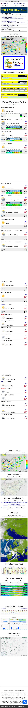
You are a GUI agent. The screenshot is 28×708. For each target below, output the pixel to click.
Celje (3, 21)
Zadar (10, 30)
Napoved (6, 706)
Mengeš (6, 17)
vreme (7, 697)
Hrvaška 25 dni (21, 706)
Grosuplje (2, 17)
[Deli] (25, 702)
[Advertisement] (14, 168)
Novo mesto (4, 26)
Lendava (13, 28)
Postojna (8, 25)
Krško (11, 26)
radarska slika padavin (16, 701)
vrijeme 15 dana (16, 700)
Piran (14, 25)
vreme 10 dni (5, 698)
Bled (18, 22)
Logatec (17, 15)
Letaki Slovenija (22, 702)
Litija (9, 17)
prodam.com (9, 701)
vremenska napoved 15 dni (7, 700)
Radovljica (14, 22)
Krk (1, 30)
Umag (3, 30)
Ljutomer (9, 28)
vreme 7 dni (23, 697)
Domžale (14, 15)
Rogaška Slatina (10, 21)
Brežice (8, 26)
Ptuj (6, 18)
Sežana (11, 25)
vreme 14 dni (11, 698)
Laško (14, 21)
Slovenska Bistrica (10, 18)
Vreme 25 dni (5, 5)
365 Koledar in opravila (14, 702)
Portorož (17, 25)
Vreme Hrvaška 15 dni (20, 3)
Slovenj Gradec (17, 18)
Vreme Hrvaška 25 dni (20, 5)
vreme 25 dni (17, 697)
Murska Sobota (4, 28)
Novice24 (4, 701)
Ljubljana (3, 15)
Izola (5, 25)
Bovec (12, 24)
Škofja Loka (10, 22)
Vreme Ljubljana (6, 702)
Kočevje (24, 15)
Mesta (2, 706)
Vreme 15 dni (5, 3)
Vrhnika (20, 15)
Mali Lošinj (14, 30)
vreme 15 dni (12, 697)
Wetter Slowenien (10, 703)
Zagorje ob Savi (13, 17)
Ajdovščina (9, 24)
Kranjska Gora (21, 22)
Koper (3, 25)
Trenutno (11, 706)
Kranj (3, 22)
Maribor (3, 18)
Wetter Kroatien (17, 703)
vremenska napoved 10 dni (19, 698)
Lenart (6, 19)
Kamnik (6, 15)
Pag (8, 30)
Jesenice (6, 22)
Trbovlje (10, 15)
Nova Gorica (4, 24)
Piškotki (4, 697)
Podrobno (16, 706)
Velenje (5, 21)
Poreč (6, 30)
